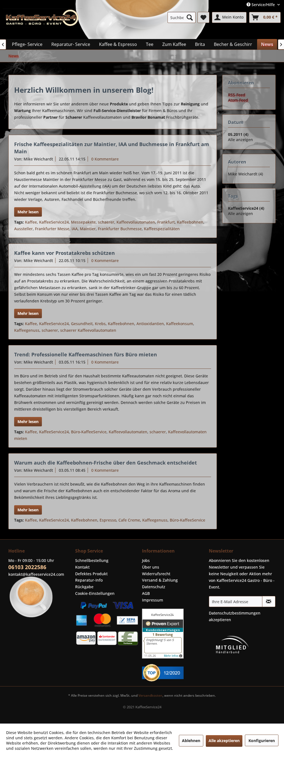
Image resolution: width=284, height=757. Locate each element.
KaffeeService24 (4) (246, 208)
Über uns (150, 567)
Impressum (152, 600)
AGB (146, 593)
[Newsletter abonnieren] (268, 601)
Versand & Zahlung (160, 580)
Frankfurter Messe (52, 228)
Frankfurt (166, 222)
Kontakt (82, 567)
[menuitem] (182, 17)
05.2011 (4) (238, 134)
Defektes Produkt (91, 573)
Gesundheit (82, 323)
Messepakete (83, 222)
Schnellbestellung (91, 560)
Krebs (100, 323)
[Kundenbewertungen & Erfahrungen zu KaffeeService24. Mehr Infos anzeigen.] (174, 634)
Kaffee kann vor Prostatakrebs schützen (64, 253)
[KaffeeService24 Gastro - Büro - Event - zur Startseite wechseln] (42, 22)
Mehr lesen (28, 211)
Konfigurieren (261, 740)
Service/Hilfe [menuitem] (263, 4)
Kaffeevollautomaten (135, 222)
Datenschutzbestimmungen (234, 613)
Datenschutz (153, 586)
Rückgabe (84, 586)
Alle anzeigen (240, 139)
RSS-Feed (236, 94)
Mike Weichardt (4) (245, 174)
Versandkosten (150, 695)
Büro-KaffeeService (88, 431)
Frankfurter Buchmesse (120, 228)
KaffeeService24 (54, 222)
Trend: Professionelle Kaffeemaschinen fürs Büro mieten (85, 354)
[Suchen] (190, 17)
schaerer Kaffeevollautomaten (88, 330)
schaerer (106, 222)
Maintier (88, 228)
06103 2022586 (27, 567)
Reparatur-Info (89, 580)
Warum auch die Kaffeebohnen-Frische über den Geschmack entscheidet (105, 462)
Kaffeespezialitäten (162, 228)
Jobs (146, 560)
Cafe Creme (129, 520)
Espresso (108, 520)
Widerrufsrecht (156, 573)
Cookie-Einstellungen (95, 593)
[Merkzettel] (203, 17)
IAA (75, 228)
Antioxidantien (150, 323)
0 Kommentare (105, 159)
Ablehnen (191, 740)
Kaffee (31, 222)
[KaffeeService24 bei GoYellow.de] (174, 673)
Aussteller (23, 228)
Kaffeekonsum (179, 323)
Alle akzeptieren (224, 740)
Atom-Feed (238, 100)
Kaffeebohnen (190, 222)
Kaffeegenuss (26, 330)
